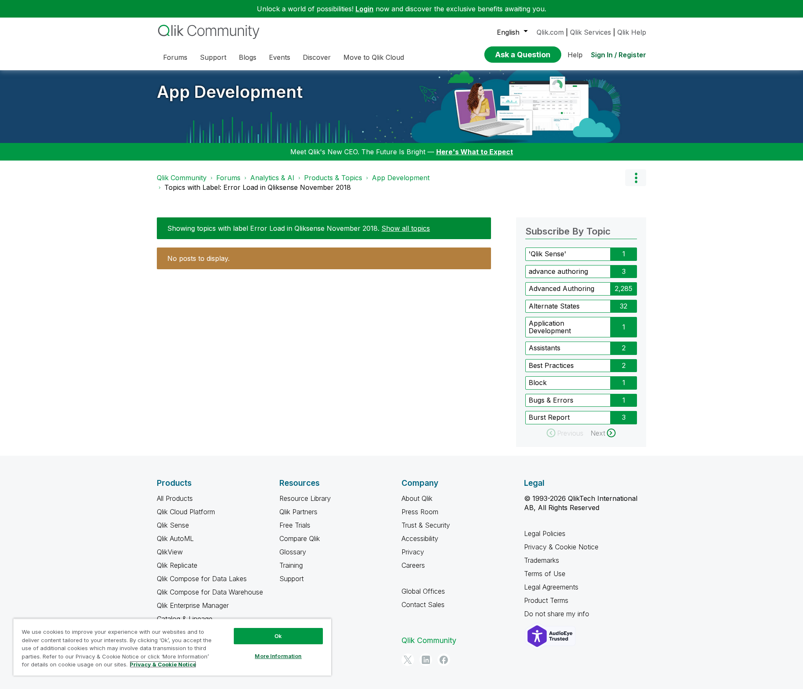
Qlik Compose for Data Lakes (202, 578)
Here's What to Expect (474, 152)
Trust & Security (426, 525)
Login (364, 9)
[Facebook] (443, 659)
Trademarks (541, 560)
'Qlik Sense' (547, 254)
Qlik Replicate (177, 565)
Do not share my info (557, 614)
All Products (175, 498)
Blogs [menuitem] (247, 57)
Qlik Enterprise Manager (193, 605)
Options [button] (635, 177)
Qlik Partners (298, 512)
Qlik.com (550, 32)
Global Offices (423, 591)
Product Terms (546, 600)
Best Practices (551, 365)
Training (291, 565)
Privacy (413, 552)
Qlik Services (590, 32)
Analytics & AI (272, 178)
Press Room (420, 512)
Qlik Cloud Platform (186, 512)
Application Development (550, 327)
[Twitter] (408, 659)
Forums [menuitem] (175, 57)
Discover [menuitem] (317, 57)
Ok (278, 636)
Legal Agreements (551, 587)
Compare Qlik (299, 538)
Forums (228, 178)
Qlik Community (182, 178)
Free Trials (294, 525)
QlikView (170, 552)
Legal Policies (544, 533)
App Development (230, 92)
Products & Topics (333, 178)
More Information (278, 656)
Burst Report (549, 417)
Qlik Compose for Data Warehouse (210, 592)
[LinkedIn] (425, 659)
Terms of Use (544, 573)
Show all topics (405, 228)
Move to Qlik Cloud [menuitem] (373, 57)
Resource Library (305, 498)
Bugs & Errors (551, 400)
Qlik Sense (173, 525)
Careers (413, 565)
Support (291, 578)
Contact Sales (423, 604)
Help (575, 55)
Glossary (292, 552)
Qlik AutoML (175, 538)
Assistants (544, 348)
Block (538, 382)
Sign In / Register (618, 55)
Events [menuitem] (279, 57)
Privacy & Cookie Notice (561, 547)
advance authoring (558, 271)
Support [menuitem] (213, 57)
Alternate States (554, 306)
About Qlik (417, 498)
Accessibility (420, 538)
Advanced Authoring (561, 288)
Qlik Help (631, 32)
